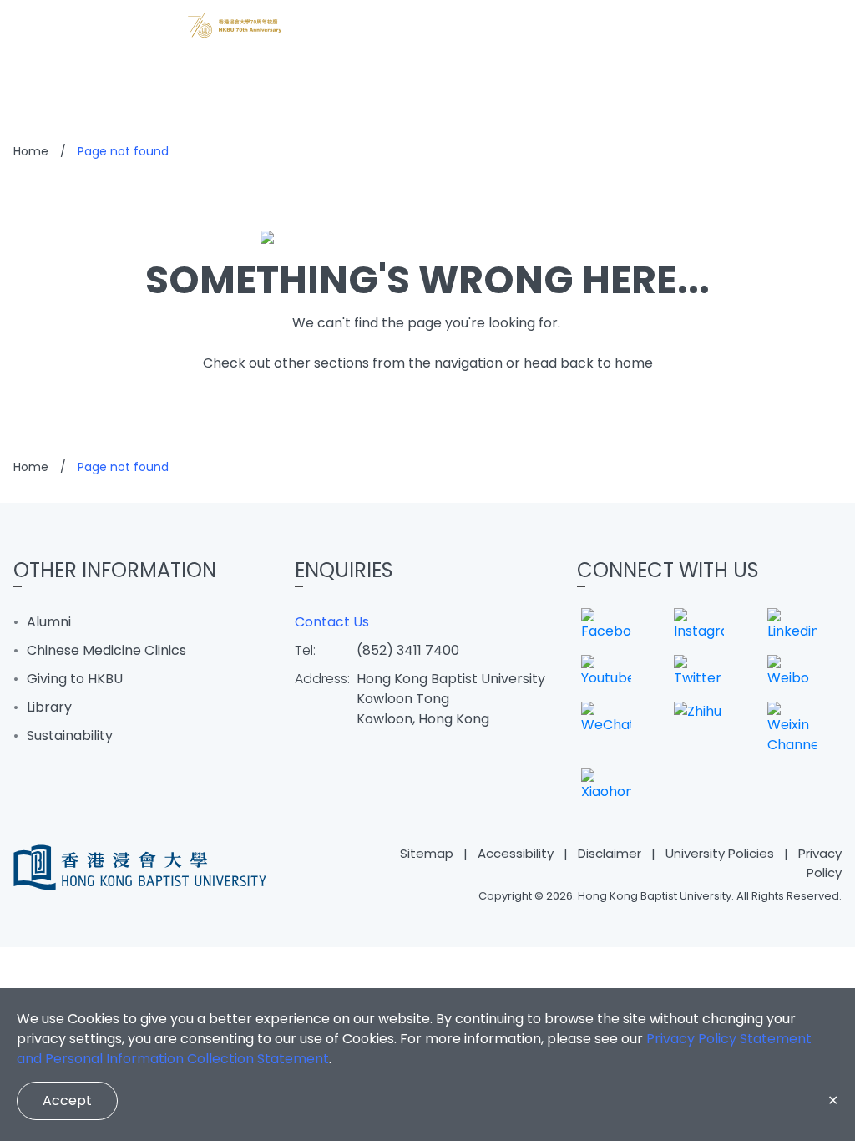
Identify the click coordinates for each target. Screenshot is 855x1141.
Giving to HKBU (75, 678)
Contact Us (332, 621)
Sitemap (426, 853)
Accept (67, 1100)
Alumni (49, 621)
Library (49, 707)
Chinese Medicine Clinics (106, 650)
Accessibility (516, 853)
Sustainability (70, 735)
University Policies (719, 853)
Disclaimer (609, 853)
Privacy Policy (820, 862)
